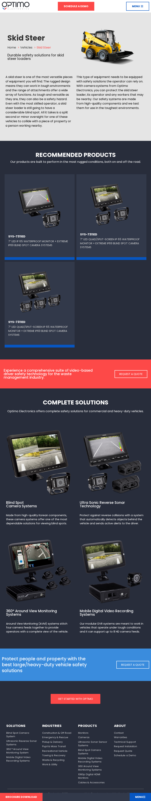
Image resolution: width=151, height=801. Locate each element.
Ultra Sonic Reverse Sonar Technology (102, 504)
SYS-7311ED (16, 236)
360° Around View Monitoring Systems (31, 613)
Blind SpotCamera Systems (21, 504)
